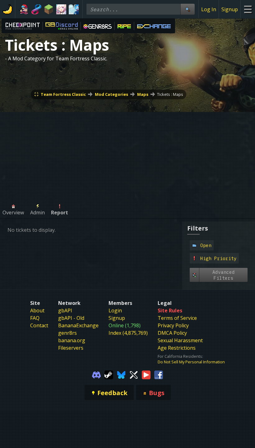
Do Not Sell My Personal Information (191, 362)
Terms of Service (177, 318)
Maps (142, 94)
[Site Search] (187, 9)
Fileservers (70, 347)
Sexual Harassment (180, 340)
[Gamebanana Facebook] (159, 374)
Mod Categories (111, 94)
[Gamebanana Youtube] (146, 374)
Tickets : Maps (170, 94)
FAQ (34, 318)
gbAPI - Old (71, 318)
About (37, 310)
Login (115, 310)
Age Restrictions (177, 347)
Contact (39, 325)
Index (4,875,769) (128, 332)
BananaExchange (78, 325)
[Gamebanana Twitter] (134, 374)
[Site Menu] (247, 9)
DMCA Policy (172, 332)
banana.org (71, 340)
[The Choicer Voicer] (73, 9)
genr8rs (67, 332)
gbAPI (65, 310)
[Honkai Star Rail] (61, 9)
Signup (229, 9)
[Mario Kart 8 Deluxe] (36, 9)
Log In (208, 9)
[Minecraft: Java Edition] (49, 9)
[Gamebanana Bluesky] (121, 374)
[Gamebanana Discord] (96, 374)
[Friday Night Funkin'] (24, 9)
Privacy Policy (173, 325)
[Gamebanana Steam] (109, 374)
